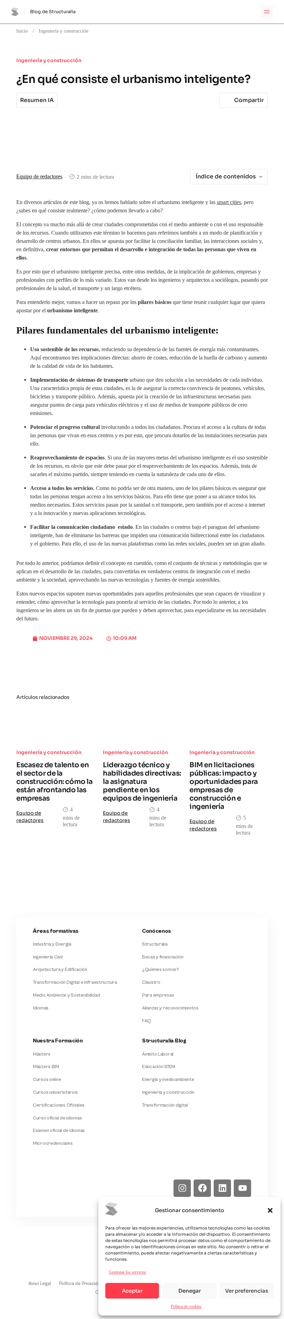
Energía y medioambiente (168, 1079)
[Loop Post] (55, 724)
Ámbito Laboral (158, 1054)
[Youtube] (242, 1188)
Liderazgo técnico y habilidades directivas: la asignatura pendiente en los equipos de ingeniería (142, 782)
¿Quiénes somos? (160, 969)
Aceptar (132, 1290)
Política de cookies (186, 1306)
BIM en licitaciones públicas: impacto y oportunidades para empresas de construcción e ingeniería (223, 786)
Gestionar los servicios (127, 1272)
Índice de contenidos (226, 176)
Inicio (22, 31)
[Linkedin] (222, 1188)
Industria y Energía (52, 944)
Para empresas (158, 995)
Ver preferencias (246, 1290)
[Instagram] (182, 1188)
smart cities (229, 202)
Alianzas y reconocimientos (170, 1008)
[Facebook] (202, 1188)
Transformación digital (165, 1105)
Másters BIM (46, 1066)
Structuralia (155, 944)
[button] (270, 1210)
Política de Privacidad (81, 1283)
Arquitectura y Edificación (60, 969)
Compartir (249, 100)
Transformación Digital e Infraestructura (75, 982)
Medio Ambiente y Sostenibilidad (66, 995)
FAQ (146, 1021)
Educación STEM (158, 1066)
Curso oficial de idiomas (57, 1118)
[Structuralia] (50, 1188)
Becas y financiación (162, 957)
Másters (42, 1054)
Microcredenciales (52, 1143)
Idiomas (40, 1008)
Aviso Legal (39, 1283)
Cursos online (47, 1079)
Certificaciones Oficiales (59, 1105)
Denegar (189, 1290)
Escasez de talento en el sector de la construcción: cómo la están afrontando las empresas (54, 782)
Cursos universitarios (55, 1092)
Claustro (151, 982)
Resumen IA (37, 100)
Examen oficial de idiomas (59, 1130)
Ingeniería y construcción (63, 31)
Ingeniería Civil (48, 957)
